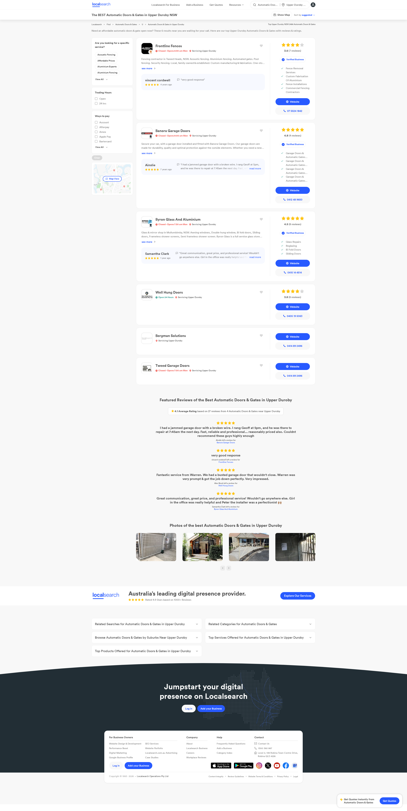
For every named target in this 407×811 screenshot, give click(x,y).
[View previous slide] (222, 568)
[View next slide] (228, 568)
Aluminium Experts (107, 66)
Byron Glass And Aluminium (226, 509)
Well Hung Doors (225, 485)
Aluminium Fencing (107, 72)
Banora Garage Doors (226, 442)
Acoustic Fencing (106, 54)
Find (108, 24)
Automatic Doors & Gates (126, 24)
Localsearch (97, 24)
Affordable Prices (106, 60)
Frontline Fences (226, 462)
